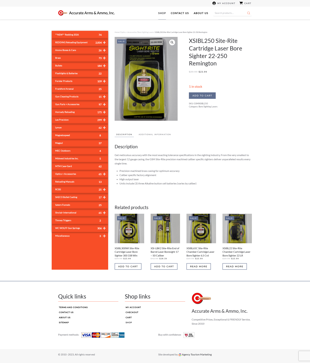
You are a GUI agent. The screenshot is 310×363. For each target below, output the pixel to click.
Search (248, 13)
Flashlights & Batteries (78, 73)
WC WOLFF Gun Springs (80, 228)
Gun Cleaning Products (80, 96)
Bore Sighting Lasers (146, 32)
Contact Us (180, 13)
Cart (247, 3)
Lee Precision (80, 120)
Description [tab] (124, 134)
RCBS (80, 189)
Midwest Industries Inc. (78, 158)
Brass (80, 58)
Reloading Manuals (78, 181)
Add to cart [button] (128, 266)
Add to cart (202, 95)
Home (117, 32)
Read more (198, 266)
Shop (162, 13)
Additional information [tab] (155, 134)
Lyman (80, 127)
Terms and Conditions (73, 307)
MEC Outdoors (78, 150)
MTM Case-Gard (78, 166)
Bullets (80, 65)
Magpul (78, 143)
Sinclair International (80, 212)
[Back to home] (86, 13)
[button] (172, 42)
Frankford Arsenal (78, 88)
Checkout (132, 312)
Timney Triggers (78, 220)
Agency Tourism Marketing (196, 354)
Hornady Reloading (80, 112)
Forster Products (80, 81)
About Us (201, 13)
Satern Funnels (78, 204)
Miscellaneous (80, 236)
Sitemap (64, 322)
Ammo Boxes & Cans (80, 50)
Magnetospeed (78, 135)
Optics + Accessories (129, 32)
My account (226, 3)
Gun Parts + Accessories (80, 104)
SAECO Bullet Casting (80, 197)
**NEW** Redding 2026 (78, 34)
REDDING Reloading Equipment (80, 42)
